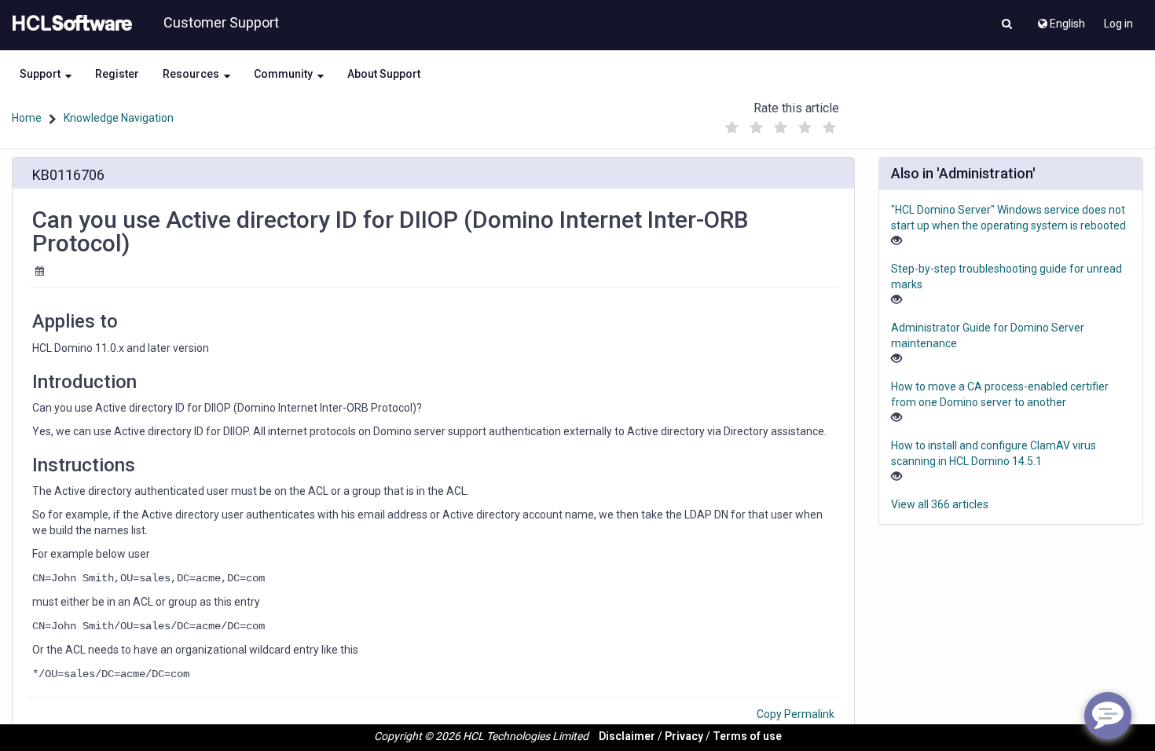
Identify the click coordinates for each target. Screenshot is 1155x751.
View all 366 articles (939, 504)
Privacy (684, 736)
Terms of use (747, 736)
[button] (1007, 25)
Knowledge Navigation (119, 118)
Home (27, 118)
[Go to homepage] (69, 23)
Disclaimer (627, 736)
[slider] (781, 123)
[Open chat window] (1107, 715)
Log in (1118, 23)
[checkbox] (732, 128)
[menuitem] (1060, 19)
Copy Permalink (795, 714)
